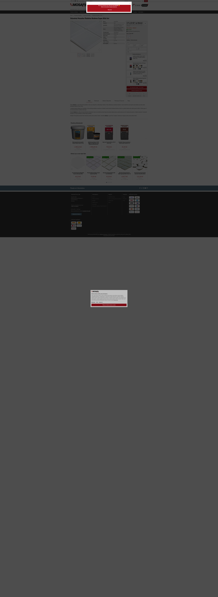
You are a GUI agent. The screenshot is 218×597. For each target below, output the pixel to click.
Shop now (110, 9)
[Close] (130, 3)
